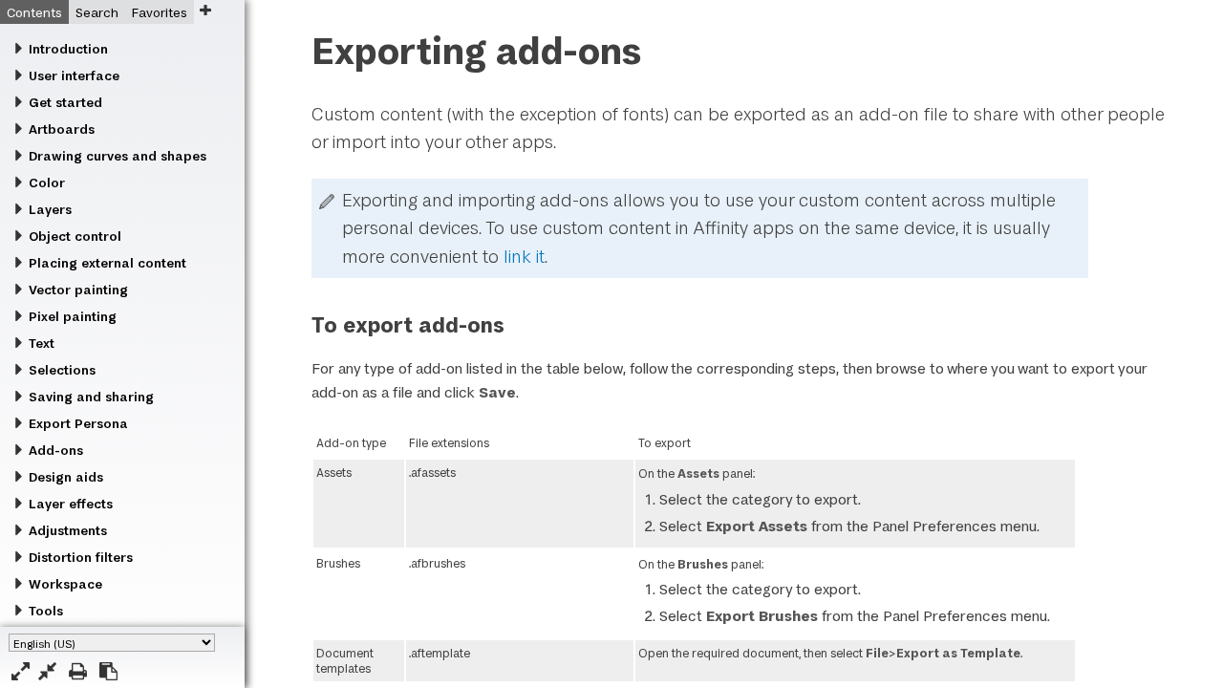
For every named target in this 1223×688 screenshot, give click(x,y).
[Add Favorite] (205, 10)
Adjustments (68, 530)
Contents (34, 12)
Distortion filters (81, 557)
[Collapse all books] (47, 671)
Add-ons (56, 450)
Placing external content (107, 262)
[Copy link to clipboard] (108, 671)
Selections (62, 369)
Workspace (65, 583)
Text (41, 343)
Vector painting (78, 289)
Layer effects (71, 503)
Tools (46, 610)
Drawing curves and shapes (117, 155)
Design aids (66, 476)
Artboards (62, 129)
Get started (65, 102)
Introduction (68, 48)
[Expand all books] (20, 671)
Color (47, 182)
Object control (75, 236)
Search (96, 12)
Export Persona (78, 423)
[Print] (78, 671)
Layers (50, 209)
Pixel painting (73, 316)
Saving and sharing (91, 396)
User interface (74, 75)
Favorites (159, 12)
